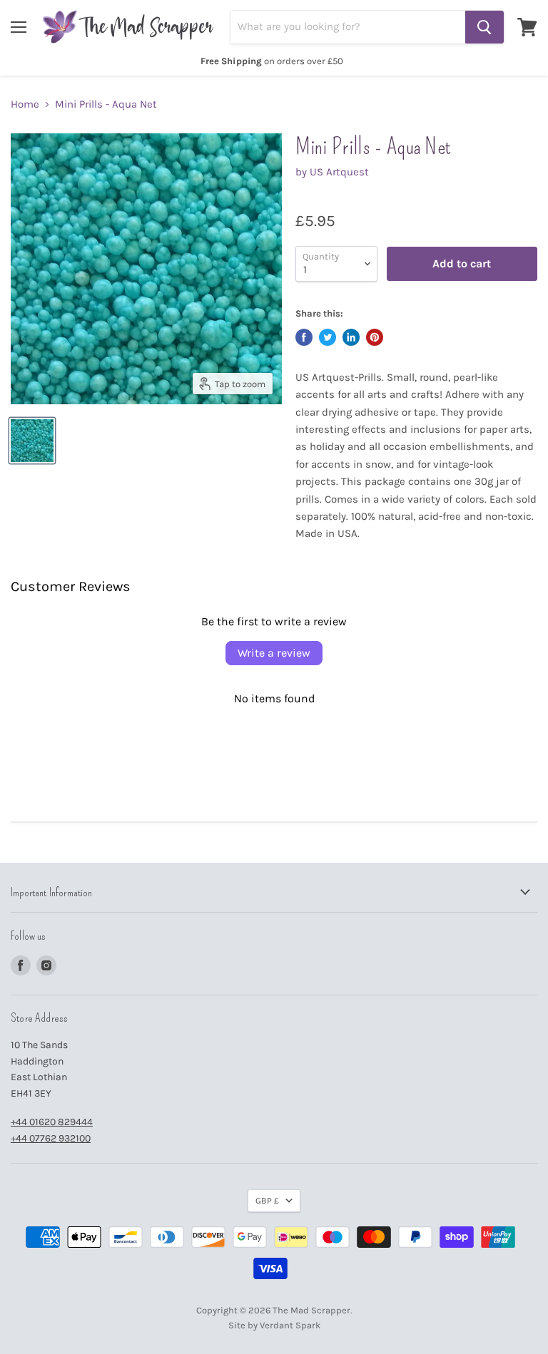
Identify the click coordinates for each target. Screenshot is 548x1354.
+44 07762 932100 (51, 1138)
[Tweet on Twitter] (327, 337)
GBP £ (267, 1201)
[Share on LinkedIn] (351, 337)
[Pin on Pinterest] (374, 337)
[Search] (484, 27)
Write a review (274, 653)
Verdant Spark (290, 1325)
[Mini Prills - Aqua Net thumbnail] (32, 440)
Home (25, 104)
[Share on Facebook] (304, 337)
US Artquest (339, 171)
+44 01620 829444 (52, 1122)
